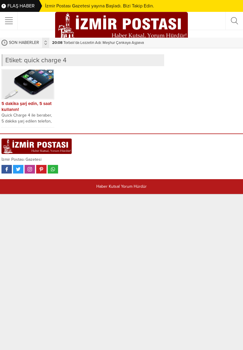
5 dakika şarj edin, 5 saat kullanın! (26, 106)
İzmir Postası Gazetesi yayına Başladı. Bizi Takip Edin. (99, 6)
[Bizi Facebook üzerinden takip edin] (6, 169)
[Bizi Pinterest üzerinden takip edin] (41, 169)
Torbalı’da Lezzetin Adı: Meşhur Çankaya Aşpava (98, 42)
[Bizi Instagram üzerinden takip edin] (30, 169)
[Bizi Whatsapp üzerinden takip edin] (53, 169)
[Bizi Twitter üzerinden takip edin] (18, 169)
